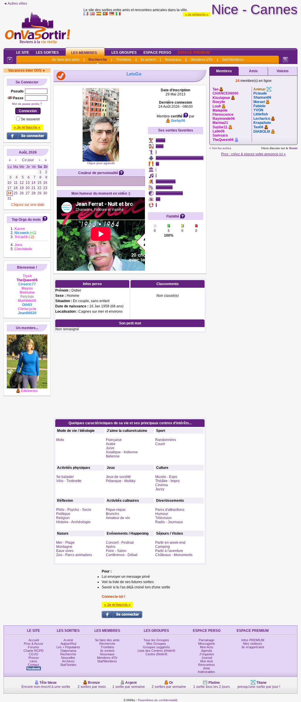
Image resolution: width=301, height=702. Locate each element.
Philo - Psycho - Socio (73, 510)
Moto (60, 440)
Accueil (34, 640)
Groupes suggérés (156, 647)
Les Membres (84, 53)
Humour (161, 514)
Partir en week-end (170, 543)
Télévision (163, 518)
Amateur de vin (118, 518)
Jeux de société (118, 477)
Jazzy (159, 489)
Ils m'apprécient (253, 647)
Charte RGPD (34, 650)
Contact (33, 664)
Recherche (97, 60)
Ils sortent (148, 60)
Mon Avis (206, 661)
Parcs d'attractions (169, 510)
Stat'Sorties (68, 664)
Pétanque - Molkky (121, 481)
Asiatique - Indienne (122, 452)
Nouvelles (68, 657)
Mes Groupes (156, 643)
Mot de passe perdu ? (27, 103)
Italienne (113, 456)
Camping (162, 547)
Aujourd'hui (68, 643)
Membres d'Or (201, 60)
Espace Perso (157, 52)
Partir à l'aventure (169, 551)
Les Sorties (47, 52)
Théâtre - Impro (167, 481)
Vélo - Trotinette (68, 481)
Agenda (206, 650)
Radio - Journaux (169, 522)
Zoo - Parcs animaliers (74, 555)
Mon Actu (206, 647)
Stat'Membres (233, 60)
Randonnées (165, 440)
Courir (160, 444)
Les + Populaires (68, 647)
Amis (253, 71)
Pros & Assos (33, 643)
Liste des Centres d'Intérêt (156, 650)
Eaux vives (64, 551)
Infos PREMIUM (252, 640)
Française (114, 440)
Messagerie (206, 643)
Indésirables (206, 672)
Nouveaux (173, 60)
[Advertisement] (190, 30)
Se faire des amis (65, 60)
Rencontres (206, 664)
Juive (110, 448)
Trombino (123, 60)
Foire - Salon (116, 551)
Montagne (64, 547)
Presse (34, 657)
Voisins (283, 71)
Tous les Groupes (156, 640)
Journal (206, 657)
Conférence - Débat (121, 555)
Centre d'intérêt (156, 654)
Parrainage (206, 640)
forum (293, 148)
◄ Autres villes (15, 3)
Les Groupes (124, 52)
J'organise (206, 654)
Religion (63, 518)
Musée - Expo (166, 477)
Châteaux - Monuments (174, 555)
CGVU (33, 654)
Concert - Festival (120, 543)
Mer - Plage (65, 543)
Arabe (111, 444)
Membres (224, 71)
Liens (33, 661)
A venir (68, 640)
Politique (63, 514)
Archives (68, 661)
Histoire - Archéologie (73, 522)
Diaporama (68, 650)
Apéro (111, 547)
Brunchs (112, 514)
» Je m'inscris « (196, 14)
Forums (33, 647)
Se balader (65, 477)
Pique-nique (116, 510)
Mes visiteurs (252, 643)
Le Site (22, 52)
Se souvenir (30, 119)
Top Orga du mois (26, 220)
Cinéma (161, 485)
